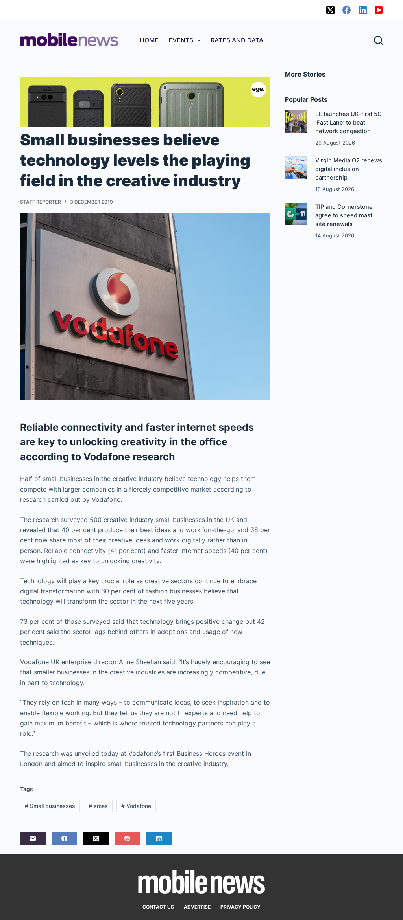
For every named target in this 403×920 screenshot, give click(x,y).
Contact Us (158, 907)
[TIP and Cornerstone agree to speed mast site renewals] (296, 214)
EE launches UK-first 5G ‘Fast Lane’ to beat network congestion (348, 122)
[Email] (33, 838)
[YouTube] (379, 10)
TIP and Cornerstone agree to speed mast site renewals (344, 215)
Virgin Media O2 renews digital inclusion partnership (348, 169)
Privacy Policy (240, 907)
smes (98, 805)
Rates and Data (237, 40)
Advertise (197, 907)
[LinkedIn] (363, 10)
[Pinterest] (127, 838)
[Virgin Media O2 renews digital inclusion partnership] (296, 167)
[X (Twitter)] (330, 10)
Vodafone (136, 805)
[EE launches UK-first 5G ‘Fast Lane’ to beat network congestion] (296, 121)
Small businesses (50, 805)
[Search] (378, 40)
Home (149, 40)
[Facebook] (346, 10)
